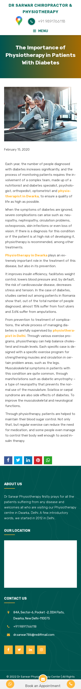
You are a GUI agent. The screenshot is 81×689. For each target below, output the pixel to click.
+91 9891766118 (25, 626)
